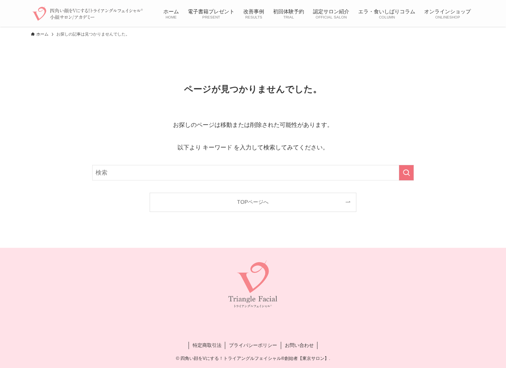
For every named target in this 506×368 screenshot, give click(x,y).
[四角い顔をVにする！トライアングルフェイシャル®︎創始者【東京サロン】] (87, 13)
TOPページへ (253, 202)
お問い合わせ (299, 345)
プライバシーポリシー (253, 345)
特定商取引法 (207, 345)
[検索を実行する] (406, 172)
